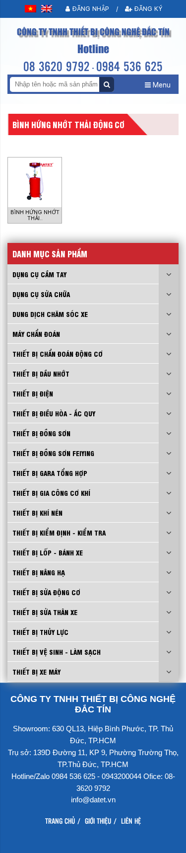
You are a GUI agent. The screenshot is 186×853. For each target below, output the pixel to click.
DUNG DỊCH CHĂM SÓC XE (50, 313)
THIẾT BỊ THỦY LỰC (40, 631)
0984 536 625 (129, 66)
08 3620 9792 (56, 66)
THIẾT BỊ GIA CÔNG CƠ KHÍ (51, 492)
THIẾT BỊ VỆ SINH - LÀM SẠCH (56, 651)
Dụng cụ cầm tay (39, 274)
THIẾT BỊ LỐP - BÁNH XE (47, 552)
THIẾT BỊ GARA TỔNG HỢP (49, 472)
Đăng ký (147, 8)
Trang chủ (60, 821)
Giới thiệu (98, 821)
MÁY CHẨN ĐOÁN (36, 333)
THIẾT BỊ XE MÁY (36, 671)
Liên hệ (131, 821)
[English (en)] (47, 9)
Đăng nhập (89, 8)
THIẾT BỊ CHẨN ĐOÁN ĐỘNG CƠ (57, 353)
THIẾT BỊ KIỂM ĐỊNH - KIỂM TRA (59, 532)
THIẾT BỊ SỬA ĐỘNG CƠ (46, 592)
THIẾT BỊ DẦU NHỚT (40, 373)
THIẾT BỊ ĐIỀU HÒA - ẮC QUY (53, 413)
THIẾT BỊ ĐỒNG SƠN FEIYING (53, 453)
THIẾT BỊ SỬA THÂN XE (44, 612)
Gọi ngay (37, 842)
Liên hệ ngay (94, 842)
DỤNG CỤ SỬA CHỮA (41, 294)
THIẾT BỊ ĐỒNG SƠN (41, 433)
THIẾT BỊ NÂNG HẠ (38, 572)
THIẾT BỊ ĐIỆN (32, 393)
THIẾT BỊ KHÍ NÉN (37, 512)
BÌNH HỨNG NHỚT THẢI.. (35, 215)
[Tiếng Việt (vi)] (30, 9)
